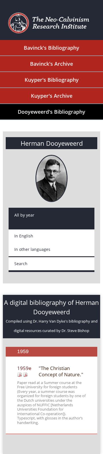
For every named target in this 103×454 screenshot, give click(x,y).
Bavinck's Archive (51, 63)
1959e (24, 368)
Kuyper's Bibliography (52, 79)
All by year (24, 215)
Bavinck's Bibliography (51, 47)
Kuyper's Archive (51, 95)
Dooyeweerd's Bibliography (51, 111)
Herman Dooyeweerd (52, 143)
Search (20, 263)
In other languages (32, 249)
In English (23, 236)
